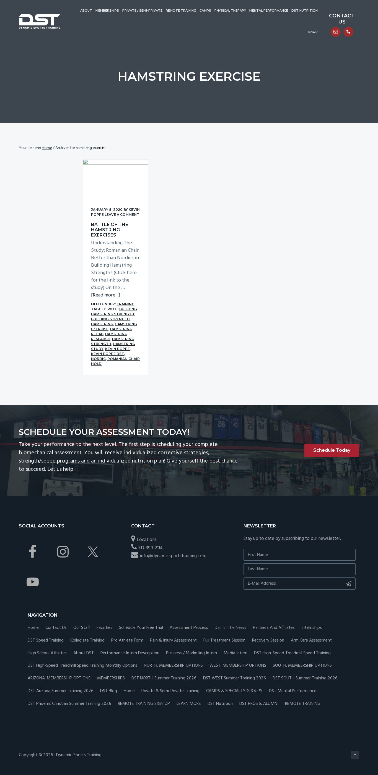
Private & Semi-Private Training (170, 691)
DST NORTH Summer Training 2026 (163, 678)
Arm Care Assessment (311, 640)
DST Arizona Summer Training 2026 (61, 691)
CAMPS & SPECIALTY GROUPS (234, 691)
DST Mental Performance (292, 691)
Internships (311, 627)
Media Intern (235, 653)
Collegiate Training (87, 640)
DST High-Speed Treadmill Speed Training (292, 653)
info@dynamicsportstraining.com (173, 556)
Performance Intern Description (129, 653)
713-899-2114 (150, 548)
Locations (147, 539)
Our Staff (81, 627)
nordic (98, 359)
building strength (110, 319)
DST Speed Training (46, 640)
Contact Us (56, 627)
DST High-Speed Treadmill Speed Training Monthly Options (82, 665)
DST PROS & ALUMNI (258, 703)
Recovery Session (268, 640)
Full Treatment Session (224, 640)
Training (125, 304)
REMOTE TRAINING (302, 703)
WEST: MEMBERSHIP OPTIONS (237, 665)
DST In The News (230, 627)
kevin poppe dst (107, 354)
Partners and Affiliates (274, 627)
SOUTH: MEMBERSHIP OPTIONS (302, 665)
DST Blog (108, 691)
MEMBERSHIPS (111, 678)
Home (33, 627)
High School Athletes (47, 653)
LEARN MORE (189, 703)
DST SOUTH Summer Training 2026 (305, 678)
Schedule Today (331, 450)
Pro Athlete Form (127, 640)
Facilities (104, 627)
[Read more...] (105, 295)
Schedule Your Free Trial (141, 627)
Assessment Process (189, 627)
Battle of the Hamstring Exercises (109, 230)
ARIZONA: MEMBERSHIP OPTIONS (59, 678)
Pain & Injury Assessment (173, 640)
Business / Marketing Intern (191, 653)
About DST (83, 653)
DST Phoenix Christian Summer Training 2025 (69, 703)
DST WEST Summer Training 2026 (234, 678)
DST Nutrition (220, 703)
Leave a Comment (122, 214)
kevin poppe (117, 349)
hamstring (102, 324)
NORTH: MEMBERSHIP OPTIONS (173, 665)
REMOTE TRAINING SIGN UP (144, 703)
